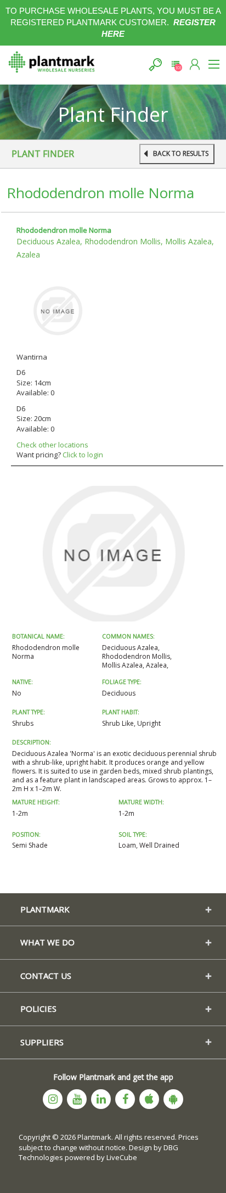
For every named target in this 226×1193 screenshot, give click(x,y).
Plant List (175, 64)
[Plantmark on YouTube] (77, 1099)
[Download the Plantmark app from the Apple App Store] (149, 1099)
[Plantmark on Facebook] (125, 1099)
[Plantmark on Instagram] (53, 1099)
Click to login (83, 455)
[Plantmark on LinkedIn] (101, 1099)
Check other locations (52, 445)
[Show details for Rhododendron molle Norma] (57, 310)
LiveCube (121, 1157)
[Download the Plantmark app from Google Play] (173, 1099)
